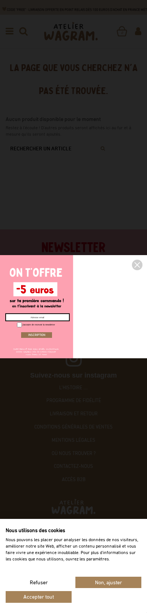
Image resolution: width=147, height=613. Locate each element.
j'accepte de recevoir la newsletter (38, 325)
